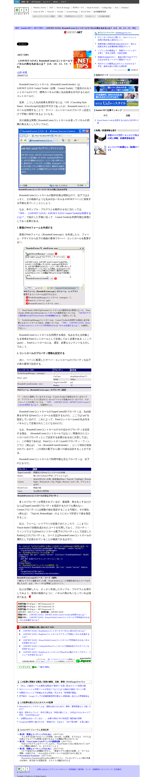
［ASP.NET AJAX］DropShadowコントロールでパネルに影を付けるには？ (54, 631)
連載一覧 (25, 2)
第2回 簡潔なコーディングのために (36, 734)
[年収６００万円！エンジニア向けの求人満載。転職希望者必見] (100, 138)
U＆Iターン (90, 16)
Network (50, 12)
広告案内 (117, 769)
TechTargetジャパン (123, 33)
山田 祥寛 (22, 72)
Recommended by (120, 70)
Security (60, 12)
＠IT (17, 28)
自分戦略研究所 (100, 12)
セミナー (46, 2)
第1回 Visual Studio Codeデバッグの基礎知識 (40, 741)
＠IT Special (35, 2)
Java (116, 8)
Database (125, 8)
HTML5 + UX (78, 8)
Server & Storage (63, 8)
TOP (17, 2)
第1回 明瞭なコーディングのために (36, 749)
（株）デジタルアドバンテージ (57, 659)
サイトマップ (106, 769)
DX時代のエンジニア (73, 16)
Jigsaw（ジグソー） (47, 661)
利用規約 (72, 769)
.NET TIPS (38, 28)
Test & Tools (85, 12)
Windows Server (39, 8)
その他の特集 (103, 16)
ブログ (63, 2)
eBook (55, 2)
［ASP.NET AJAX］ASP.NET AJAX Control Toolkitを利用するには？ (57, 615)
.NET (51, 8)
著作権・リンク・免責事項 (89, 769)
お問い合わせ (42, 769)
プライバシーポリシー (58, 769)
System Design (72, 12)
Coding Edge (107, 8)
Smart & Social (92, 8)
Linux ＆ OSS (38, 12)
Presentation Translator (30, 756)
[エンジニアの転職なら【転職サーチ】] (100, 150)
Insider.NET (26, 28)
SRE (60, 16)
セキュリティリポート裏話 (44, 16)
